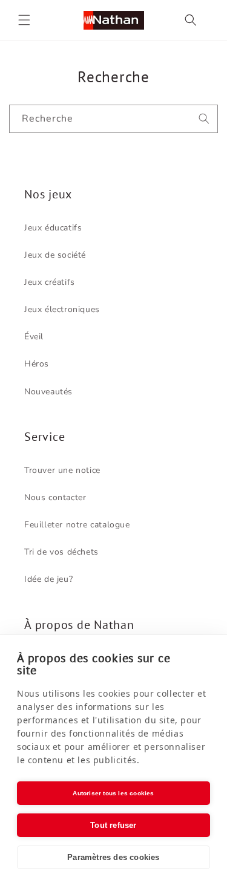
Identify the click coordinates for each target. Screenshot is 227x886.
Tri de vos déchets (61, 552)
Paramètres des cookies (113, 857)
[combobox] (113, 118)
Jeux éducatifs (53, 227)
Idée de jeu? (48, 579)
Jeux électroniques (62, 309)
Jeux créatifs (49, 282)
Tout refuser (113, 825)
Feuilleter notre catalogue (77, 524)
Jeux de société (55, 255)
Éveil (34, 336)
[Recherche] (204, 118)
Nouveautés (48, 391)
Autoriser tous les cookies (113, 793)
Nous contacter (55, 497)
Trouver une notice (62, 470)
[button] (24, 20)
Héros (36, 364)
